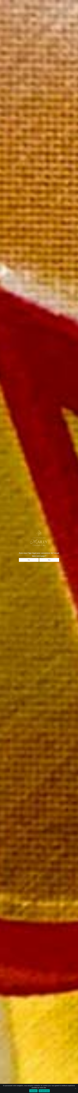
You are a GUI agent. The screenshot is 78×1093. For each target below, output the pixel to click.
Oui (29, 560)
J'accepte (33, 1091)
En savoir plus (44, 1091)
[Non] (75, 1088)
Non (49, 560)
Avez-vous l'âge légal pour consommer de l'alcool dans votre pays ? (39, 554)
